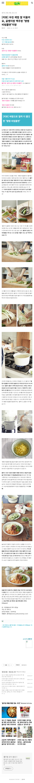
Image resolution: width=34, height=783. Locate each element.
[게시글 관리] (11, 665)
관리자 (23, 779)
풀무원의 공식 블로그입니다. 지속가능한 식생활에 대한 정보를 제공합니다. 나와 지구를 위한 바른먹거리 (13, 762)
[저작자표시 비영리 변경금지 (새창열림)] (24, 665)
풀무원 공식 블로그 (10, 757)
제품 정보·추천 (12, 672)
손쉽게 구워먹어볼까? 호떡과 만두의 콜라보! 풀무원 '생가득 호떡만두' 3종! (13, 683)
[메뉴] (3, 3)
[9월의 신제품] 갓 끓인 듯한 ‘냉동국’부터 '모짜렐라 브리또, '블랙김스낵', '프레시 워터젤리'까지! (13, 691)
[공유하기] (9, 665)
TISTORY (17, 779)
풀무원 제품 (4, 672)
